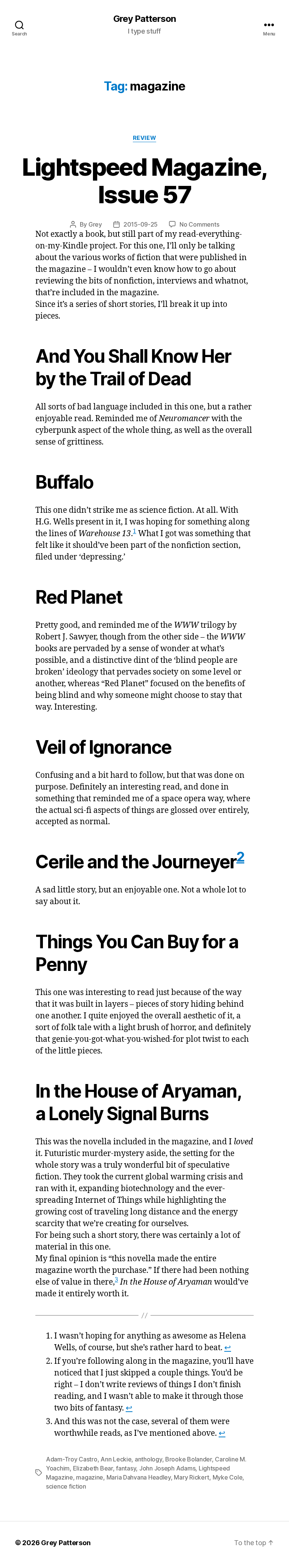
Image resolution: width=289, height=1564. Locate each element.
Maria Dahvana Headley (138, 1477)
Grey (95, 224)
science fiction (66, 1486)
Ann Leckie (115, 1459)
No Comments (199, 224)
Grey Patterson (144, 18)
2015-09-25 (140, 224)
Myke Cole (228, 1477)
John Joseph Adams (167, 1468)
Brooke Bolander (188, 1459)
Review (144, 138)
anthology (148, 1459)
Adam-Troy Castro (71, 1459)
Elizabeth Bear (93, 1468)
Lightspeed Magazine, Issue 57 (145, 180)
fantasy (126, 1468)
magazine (89, 1477)
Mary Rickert (191, 1477)
